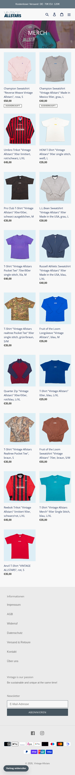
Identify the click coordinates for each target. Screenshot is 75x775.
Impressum (14, 604)
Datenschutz (14, 632)
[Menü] (69, 14)
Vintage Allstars (42, 763)
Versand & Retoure (19, 642)
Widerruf (12, 623)
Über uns (12, 661)
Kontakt (11, 651)
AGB (10, 614)
